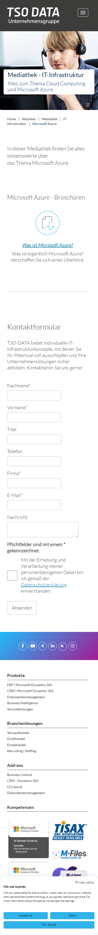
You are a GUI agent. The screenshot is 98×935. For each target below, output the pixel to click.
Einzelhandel (16, 745)
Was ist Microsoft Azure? (47, 245)
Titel (11, 429)
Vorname (17, 407)
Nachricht (17, 517)
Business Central (19, 775)
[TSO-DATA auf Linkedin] (52, 647)
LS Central (14, 787)
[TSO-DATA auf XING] (42, 647)
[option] (49, 71)
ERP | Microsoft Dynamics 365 (29, 685)
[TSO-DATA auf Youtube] (32, 647)
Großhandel (16, 739)
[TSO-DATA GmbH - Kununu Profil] (62, 647)
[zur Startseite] (31, 16)
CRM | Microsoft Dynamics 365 (30, 691)
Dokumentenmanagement (26, 697)
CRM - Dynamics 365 (22, 781)
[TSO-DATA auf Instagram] (72, 647)
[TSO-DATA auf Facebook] (22, 647)
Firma (14, 473)
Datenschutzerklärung (44, 584)
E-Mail (15, 495)
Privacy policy (84, 882)
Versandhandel (18, 733)
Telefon (14, 451)
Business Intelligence (22, 703)
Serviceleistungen (20, 709)
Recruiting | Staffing (21, 751)
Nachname (19, 385)
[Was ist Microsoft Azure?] (47, 222)
